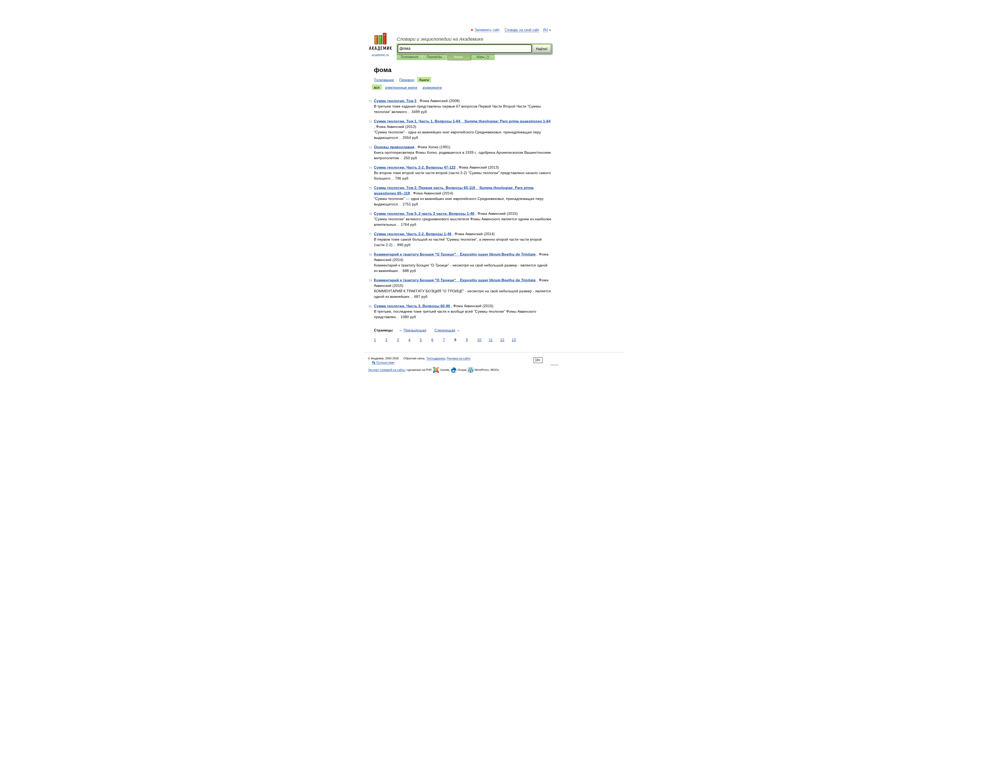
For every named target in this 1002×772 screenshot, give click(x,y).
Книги (458, 57)
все (377, 87)
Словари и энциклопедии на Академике (440, 39)
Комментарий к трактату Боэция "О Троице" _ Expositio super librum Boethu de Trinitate (455, 254)
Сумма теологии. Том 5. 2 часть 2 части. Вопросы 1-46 (424, 213)
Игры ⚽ (482, 57)
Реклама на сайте (458, 358)
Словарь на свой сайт (522, 30)
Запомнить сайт (487, 30)
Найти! (541, 49)
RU (545, 30)
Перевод (406, 80)
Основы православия (394, 147)
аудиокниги (432, 87)
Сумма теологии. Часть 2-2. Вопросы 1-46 (412, 234)
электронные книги (401, 87)
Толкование (384, 80)
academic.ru (380, 55)
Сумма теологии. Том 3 (395, 101)
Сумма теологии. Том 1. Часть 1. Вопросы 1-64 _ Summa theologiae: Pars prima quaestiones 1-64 (462, 121)
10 (479, 340)
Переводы (434, 57)
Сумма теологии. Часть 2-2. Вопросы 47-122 (415, 167)
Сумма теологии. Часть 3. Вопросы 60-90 (412, 306)
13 (514, 340)
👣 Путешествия (383, 362)
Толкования (409, 57)
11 (491, 340)
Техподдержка (435, 358)
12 (502, 340)
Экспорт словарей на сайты (386, 369)
